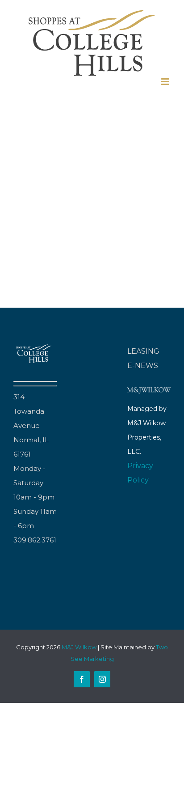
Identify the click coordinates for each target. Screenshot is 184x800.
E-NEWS (142, 365)
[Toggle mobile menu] (166, 81)
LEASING (143, 351)
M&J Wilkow (79, 647)
